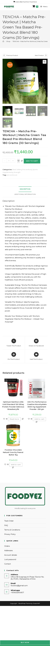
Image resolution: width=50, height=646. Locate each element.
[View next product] (46, 55)
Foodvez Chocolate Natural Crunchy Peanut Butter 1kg (13, 452)
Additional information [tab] (25, 194)
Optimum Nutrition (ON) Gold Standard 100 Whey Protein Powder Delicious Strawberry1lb (13, 405)
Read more (14, 419)
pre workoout (12, 175)
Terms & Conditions (12, 530)
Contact (7, 564)
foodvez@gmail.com (19, 586)
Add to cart (32, 161)
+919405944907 (17, 593)
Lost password (10, 559)
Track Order (9, 521)
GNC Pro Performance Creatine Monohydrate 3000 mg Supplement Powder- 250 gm (37, 405)
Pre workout (27, 169)
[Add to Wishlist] (18, 161)
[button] (44, 62)
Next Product (39, 55)
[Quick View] (6, 419)
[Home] (3, 41)
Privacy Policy (10, 534)
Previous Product (12, 55)
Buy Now (25, 642)
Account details (10, 555)
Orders (7, 546)
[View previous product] (4, 55)
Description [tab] (25, 189)
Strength (17, 172)
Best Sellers (17, 169)
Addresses (8, 550)
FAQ (6, 525)
